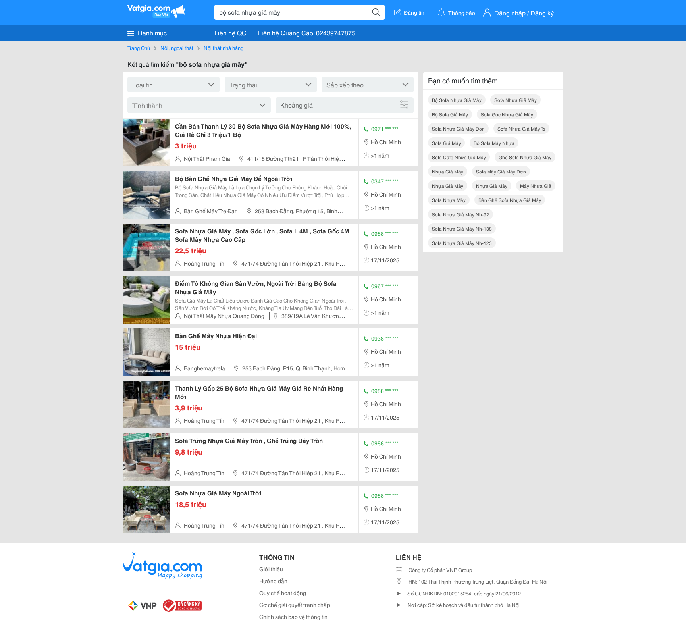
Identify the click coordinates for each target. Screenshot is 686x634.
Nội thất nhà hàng (223, 47)
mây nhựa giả (535, 185)
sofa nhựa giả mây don (458, 128)
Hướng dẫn (273, 581)
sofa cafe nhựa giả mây (459, 157)
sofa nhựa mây (449, 200)
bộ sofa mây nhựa (494, 142)
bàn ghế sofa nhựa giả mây (509, 200)
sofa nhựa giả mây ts (521, 128)
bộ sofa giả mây (450, 114)
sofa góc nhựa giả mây (507, 114)
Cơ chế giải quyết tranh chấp (294, 605)
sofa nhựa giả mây (515, 99)
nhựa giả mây (447, 171)
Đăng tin (414, 12)
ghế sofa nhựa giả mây (525, 157)
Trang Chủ (138, 47)
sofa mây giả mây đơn (501, 171)
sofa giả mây (446, 142)
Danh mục (151, 32)
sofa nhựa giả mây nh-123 (462, 242)
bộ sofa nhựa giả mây (457, 99)
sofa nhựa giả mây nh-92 (460, 214)
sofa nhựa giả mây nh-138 (462, 228)
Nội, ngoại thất (176, 47)
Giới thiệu (271, 569)
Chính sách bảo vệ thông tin (293, 617)
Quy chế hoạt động (282, 593)
